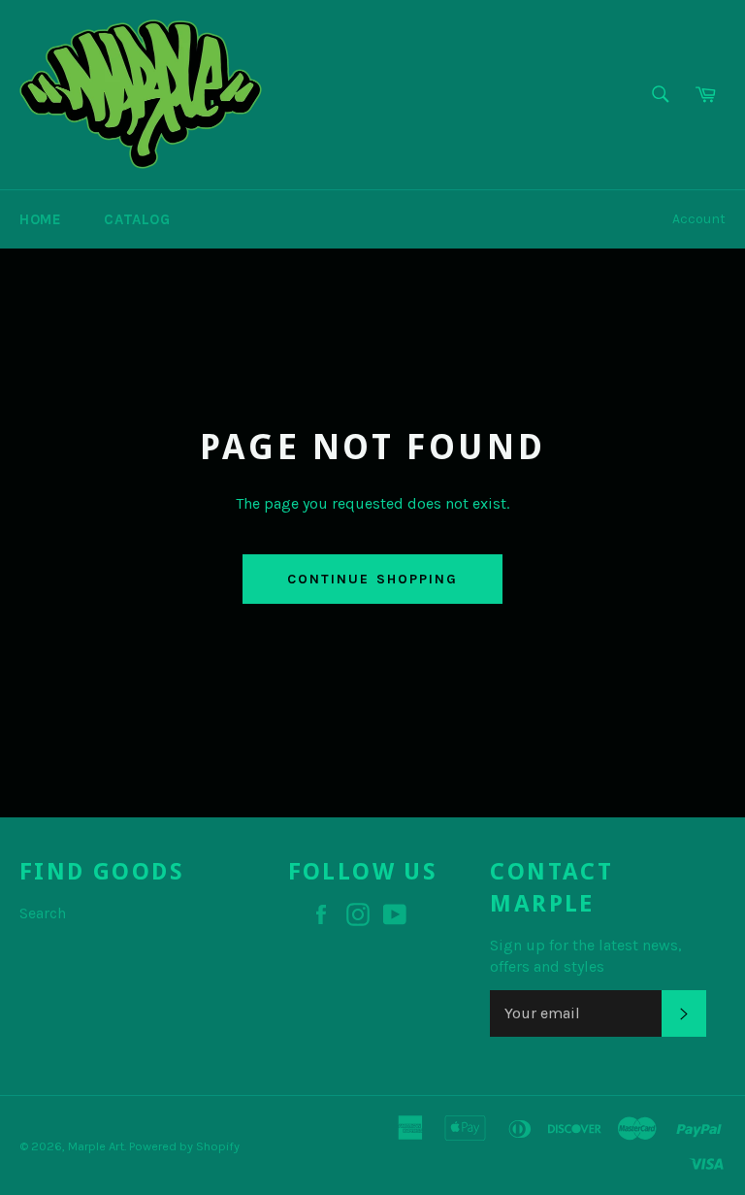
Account (699, 219)
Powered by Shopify (184, 1146)
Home (40, 219)
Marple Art (96, 1146)
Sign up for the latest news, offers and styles (586, 956)
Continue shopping (373, 579)
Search (42, 913)
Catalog (137, 219)
